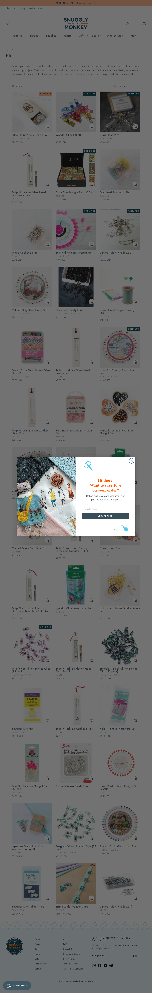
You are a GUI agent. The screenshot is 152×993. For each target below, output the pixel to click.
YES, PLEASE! (106, 516)
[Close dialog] (131, 460)
